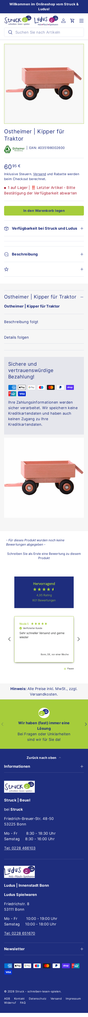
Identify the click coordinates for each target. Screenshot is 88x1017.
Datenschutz (37, 998)
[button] (72, 20)
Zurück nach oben (42, 758)
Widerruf (10, 1002)
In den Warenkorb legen (44, 211)
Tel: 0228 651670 (19, 933)
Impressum (73, 998)
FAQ (23, 1002)
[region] (44, 639)
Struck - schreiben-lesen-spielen (38, 991)
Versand (39, 174)
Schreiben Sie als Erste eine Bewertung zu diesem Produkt (44, 556)
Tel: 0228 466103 (20, 848)
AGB (7, 998)
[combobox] (44, 32)
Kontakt (19, 998)
